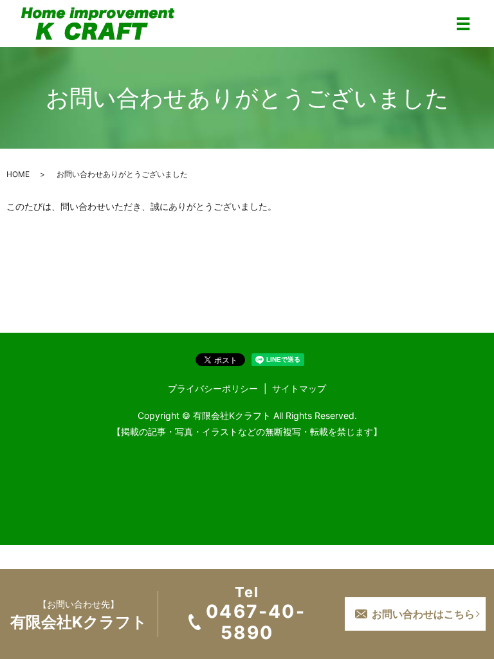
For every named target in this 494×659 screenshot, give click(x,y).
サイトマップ (299, 388)
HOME (18, 174)
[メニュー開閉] (463, 23)
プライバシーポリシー (213, 388)
